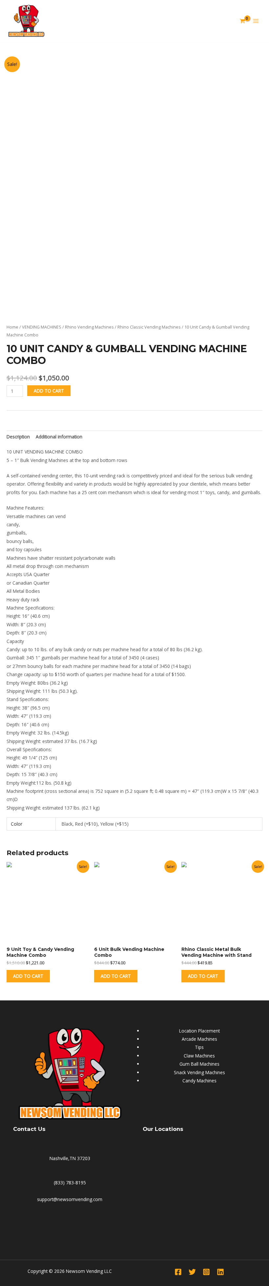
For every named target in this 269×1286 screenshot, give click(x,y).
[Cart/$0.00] (241, 21)
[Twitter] (192, 1272)
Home (12, 327)
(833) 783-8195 (70, 1182)
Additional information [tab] (59, 436)
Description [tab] (18, 436)
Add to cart (49, 391)
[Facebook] (178, 1272)
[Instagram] (206, 1272)
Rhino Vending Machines (89, 327)
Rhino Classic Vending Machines (149, 327)
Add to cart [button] (28, 976)
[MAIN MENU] (256, 20)
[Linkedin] (220, 1272)
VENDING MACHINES (41, 327)
